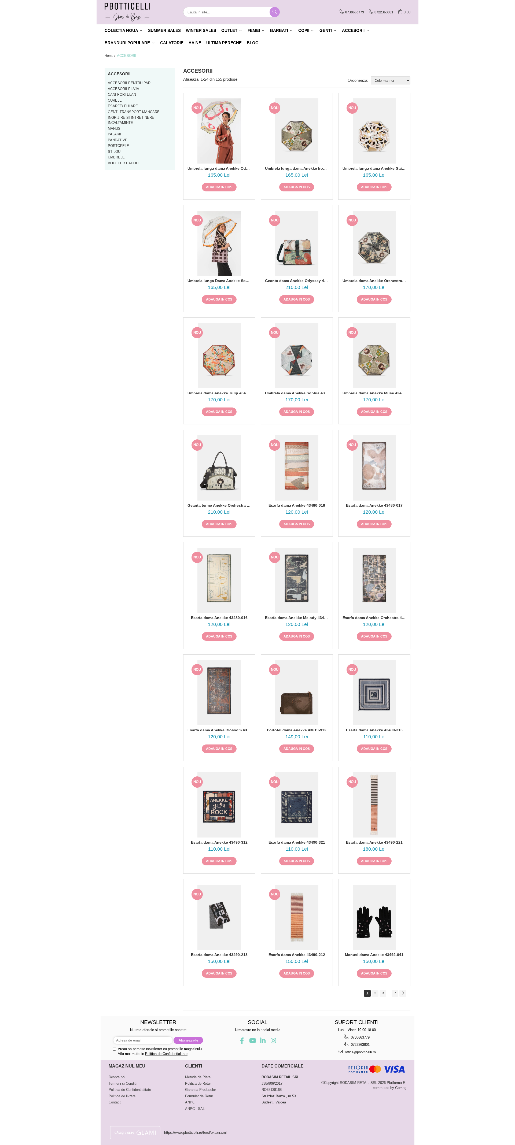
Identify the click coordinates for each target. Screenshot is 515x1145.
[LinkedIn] (262, 1040)
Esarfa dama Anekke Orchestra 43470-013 (374, 618)
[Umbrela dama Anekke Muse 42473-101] (374, 355)
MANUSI (115, 129)
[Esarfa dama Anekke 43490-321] (297, 805)
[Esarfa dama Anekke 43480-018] (297, 468)
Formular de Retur (199, 1096)
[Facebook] (242, 1040)
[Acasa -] (131, 12)
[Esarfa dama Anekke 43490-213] (219, 917)
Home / (110, 56)
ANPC (190, 1102)
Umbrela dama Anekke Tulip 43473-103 (219, 393)
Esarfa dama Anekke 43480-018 (296, 505)
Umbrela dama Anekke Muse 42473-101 (374, 393)
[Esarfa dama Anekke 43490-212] (297, 917)
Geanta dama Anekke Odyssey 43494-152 (297, 281)
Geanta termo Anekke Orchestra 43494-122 (219, 505)
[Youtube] (252, 1040)
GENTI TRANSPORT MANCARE (134, 112)
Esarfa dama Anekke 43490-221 (374, 842)
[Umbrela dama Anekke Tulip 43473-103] (219, 355)
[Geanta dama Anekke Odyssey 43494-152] (297, 243)
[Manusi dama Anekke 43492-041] (374, 917)
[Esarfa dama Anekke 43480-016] (219, 580)
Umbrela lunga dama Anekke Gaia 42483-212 (374, 168)
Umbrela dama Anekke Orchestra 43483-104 (374, 281)
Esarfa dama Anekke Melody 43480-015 (297, 618)
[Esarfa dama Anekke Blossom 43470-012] (219, 692)
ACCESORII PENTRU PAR (129, 83)
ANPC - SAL (195, 1109)
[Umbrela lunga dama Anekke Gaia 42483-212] (374, 131)
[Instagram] (273, 1040)
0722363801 (360, 1045)
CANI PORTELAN (122, 94)
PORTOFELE (118, 146)
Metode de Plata (198, 1077)
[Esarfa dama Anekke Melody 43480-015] (297, 580)
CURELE (115, 100)
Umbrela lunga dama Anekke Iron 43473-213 (297, 168)
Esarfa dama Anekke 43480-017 (374, 505)
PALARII (114, 134)
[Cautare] (275, 12)
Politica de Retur (198, 1083)
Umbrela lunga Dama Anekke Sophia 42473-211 (219, 281)
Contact (115, 1102)
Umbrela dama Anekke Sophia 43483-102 (297, 393)
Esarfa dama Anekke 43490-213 (219, 955)
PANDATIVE (117, 140)
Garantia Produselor (200, 1090)
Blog (253, 42)
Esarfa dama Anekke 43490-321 (296, 842)
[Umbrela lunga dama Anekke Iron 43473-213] (297, 131)
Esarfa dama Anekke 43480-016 (219, 618)
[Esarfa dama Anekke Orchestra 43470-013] (374, 580)
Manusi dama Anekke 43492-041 (374, 955)
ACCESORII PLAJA (123, 89)
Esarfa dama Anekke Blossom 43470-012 (219, 730)
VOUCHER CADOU (123, 163)
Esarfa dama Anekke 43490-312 (219, 842)
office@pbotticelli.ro (360, 1052)
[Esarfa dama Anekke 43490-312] (219, 805)
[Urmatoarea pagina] (402, 993)
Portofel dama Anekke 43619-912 (296, 730)
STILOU (114, 152)
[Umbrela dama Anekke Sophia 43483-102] (297, 355)
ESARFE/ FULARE (123, 106)
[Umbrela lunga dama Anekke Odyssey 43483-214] (219, 131)
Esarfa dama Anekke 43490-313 (374, 730)
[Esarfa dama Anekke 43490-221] (374, 805)
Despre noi (117, 1077)
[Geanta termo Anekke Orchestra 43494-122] (219, 468)
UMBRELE (116, 157)
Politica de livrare (122, 1096)
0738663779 (360, 1037)
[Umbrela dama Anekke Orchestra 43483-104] (374, 243)
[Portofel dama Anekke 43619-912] (297, 692)
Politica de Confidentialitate (166, 1054)
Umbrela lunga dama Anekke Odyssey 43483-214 (219, 168)
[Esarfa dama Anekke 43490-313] (374, 692)
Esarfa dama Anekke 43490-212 (296, 955)
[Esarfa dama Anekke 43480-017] (374, 468)
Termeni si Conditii (123, 1083)
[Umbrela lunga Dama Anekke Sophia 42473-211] (219, 243)
